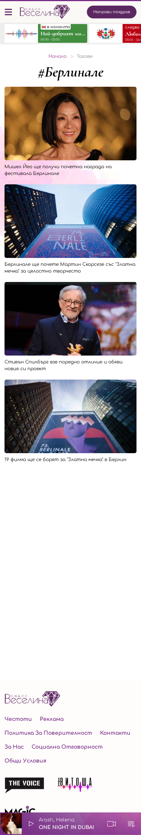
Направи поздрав (111, 12)
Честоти (18, 719)
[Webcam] (111, 824)
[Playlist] (131, 824)
